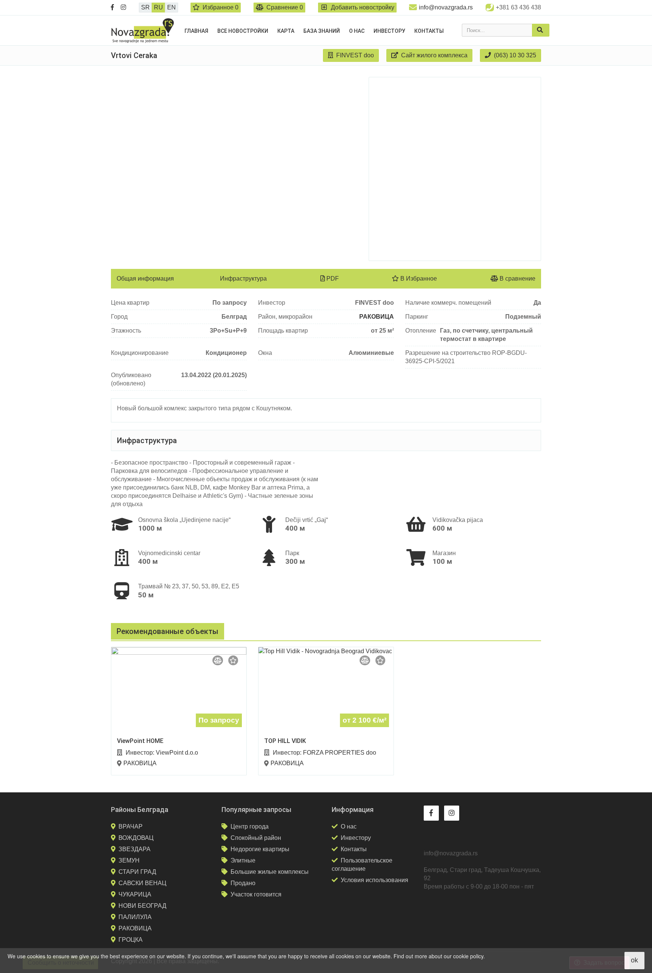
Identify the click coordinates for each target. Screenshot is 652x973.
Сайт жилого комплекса (433, 55)
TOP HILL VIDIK (285, 740)
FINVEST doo (354, 55)
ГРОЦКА (130, 939)
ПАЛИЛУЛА (135, 917)
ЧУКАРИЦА (134, 894)
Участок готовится (256, 894)
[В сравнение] (218, 660)
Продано (243, 883)
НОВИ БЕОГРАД (142, 905)
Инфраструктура (243, 278)
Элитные (243, 860)
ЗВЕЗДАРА (134, 849)
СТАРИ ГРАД (137, 872)
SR (145, 7)
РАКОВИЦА (376, 316)
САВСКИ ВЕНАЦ (142, 883)
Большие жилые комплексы (270, 872)
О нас (356, 31)
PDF (332, 278)
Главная (196, 31)
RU (158, 7)
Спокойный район (256, 838)
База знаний (321, 31)
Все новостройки (242, 31)
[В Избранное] (233, 660)
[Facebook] (112, 7)
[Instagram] (123, 7)
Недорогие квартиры (260, 849)
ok (634, 960)
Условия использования (374, 880)
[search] (540, 30)
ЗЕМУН (129, 860)
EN (171, 7)
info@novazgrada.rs (446, 7)
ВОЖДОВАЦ (136, 838)
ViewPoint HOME (140, 740)
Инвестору (389, 31)
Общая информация (145, 278)
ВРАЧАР (130, 826)
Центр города (250, 826)
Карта (285, 31)
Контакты (429, 31)
